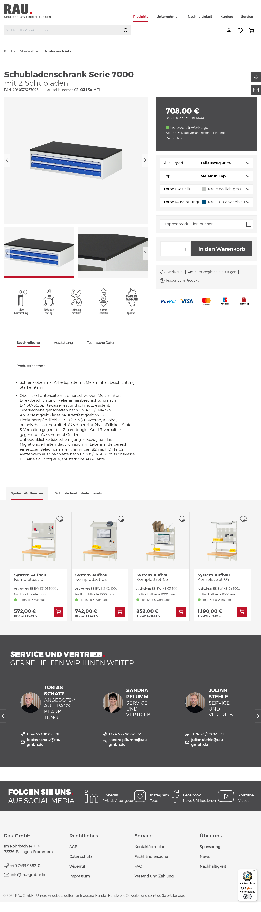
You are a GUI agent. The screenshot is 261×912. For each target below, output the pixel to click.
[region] (76, 187)
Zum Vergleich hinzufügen (215, 272)
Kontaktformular (149, 847)
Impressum (79, 876)
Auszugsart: (174, 163)
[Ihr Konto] (229, 31)
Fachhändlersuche (151, 856)
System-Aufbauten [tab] (27, 493)
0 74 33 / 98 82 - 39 (125, 734)
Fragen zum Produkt (182, 280)
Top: (167, 176)
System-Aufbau (30, 577)
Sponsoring (210, 847)
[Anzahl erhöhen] (185, 248)
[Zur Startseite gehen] (32, 11)
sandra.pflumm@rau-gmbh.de (128, 742)
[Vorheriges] (7, 160)
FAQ (138, 866)
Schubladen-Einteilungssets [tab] (78, 493)
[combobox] (62, 30)
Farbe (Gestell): (177, 189)
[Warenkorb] (251, 31)
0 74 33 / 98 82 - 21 (207, 734)
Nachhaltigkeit (213, 866)
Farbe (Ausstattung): (181, 202)
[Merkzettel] (240, 31)
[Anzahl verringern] (164, 248)
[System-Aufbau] (38, 540)
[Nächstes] (145, 160)
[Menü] (254, 871)
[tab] (28, 343)
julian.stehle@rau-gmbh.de (208, 742)
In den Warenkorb (221, 249)
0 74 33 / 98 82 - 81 (43, 734)
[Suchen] (125, 30)
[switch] (247, 896)
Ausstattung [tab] (63, 343)
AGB (73, 847)
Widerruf (77, 866)
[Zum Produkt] (58, 612)
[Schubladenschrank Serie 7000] (76, 160)
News (205, 856)
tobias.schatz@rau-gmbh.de (44, 742)
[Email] (256, 90)
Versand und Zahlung (154, 876)
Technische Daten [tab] (101, 343)
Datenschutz (80, 856)
